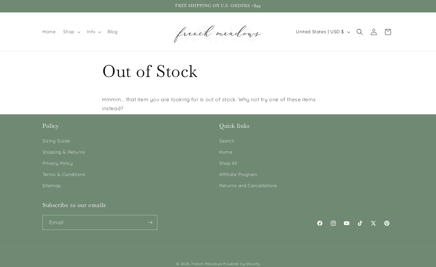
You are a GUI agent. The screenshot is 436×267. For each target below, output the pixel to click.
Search (227, 141)
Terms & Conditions (64, 174)
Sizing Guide (56, 141)
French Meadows (207, 264)
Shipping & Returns (63, 152)
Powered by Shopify (241, 264)
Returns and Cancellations (248, 185)
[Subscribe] (150, 222)
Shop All (228, 163)
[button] (71, 31)
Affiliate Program (238, 174)
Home (225, 152)
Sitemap (51, 185)
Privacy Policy (57, 163)
